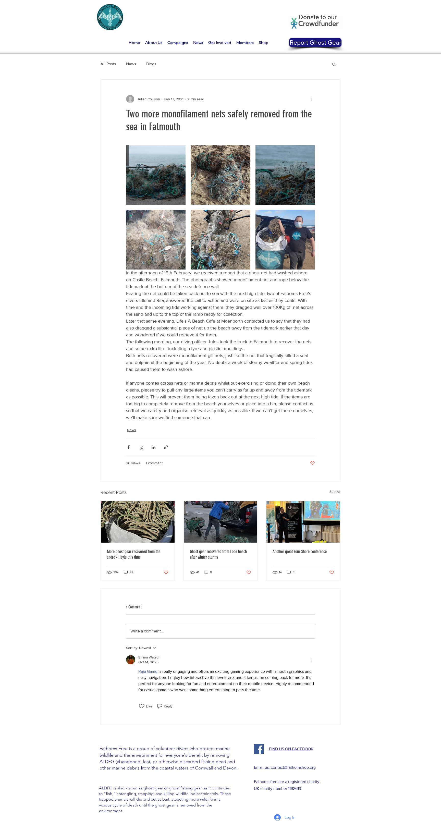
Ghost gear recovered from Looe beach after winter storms (218, 554)
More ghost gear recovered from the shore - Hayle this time (133, 554)
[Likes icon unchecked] (141, 706)
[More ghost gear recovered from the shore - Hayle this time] (138, 522)
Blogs (151, 64)
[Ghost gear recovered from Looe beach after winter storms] (221, 522)
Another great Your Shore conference (300, 551)
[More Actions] (312, 660)
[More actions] (312, 99)
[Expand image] (156, 175)
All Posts (108, 64)
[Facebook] (259, 749)
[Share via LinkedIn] (153, 447)
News (131, 64)
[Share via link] (166, 447)
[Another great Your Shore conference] (303, 522)
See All (334, 492)
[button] (154, 42)
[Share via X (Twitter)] (141, 447)
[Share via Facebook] (128, 447)
